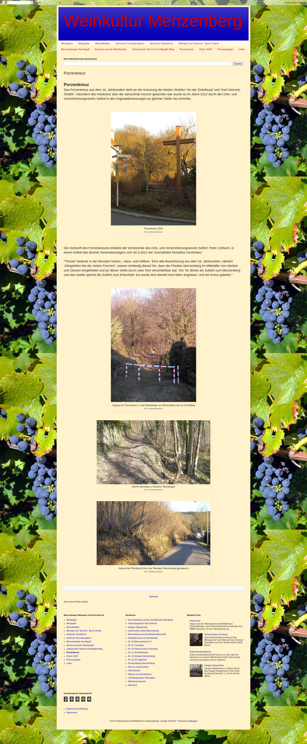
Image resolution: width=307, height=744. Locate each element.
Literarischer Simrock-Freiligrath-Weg (153, 49)
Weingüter (84, 43)
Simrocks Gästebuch (161, 43)
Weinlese (132, 685)
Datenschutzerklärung (200, 651)
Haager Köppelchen (138, 627)
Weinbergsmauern (137, 681)
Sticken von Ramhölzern (140, 674)
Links (241, 49)
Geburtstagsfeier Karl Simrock (142, 623)
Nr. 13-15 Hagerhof (137, 659)
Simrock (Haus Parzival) (216, 634)
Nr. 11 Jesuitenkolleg (138, 652)
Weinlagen (67, 43)
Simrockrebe (134, 670)
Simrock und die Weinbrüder (111, 49)
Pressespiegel (225, 49)
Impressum (195, 621)
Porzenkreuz (186, 49)
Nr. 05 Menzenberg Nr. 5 (140, 641)
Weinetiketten (102, 43)
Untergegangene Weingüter (141, 678)
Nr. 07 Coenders (136, 645)
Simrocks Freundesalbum (130, 43)
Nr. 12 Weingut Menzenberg (141, 656)
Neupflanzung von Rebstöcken (143, 638)
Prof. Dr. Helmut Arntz (138, 667)
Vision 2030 (205, 49)
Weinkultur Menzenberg (153, 20)
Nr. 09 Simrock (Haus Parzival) (143, 649)
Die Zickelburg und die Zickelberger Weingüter (150, 620)
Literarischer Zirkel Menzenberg (143, 631)
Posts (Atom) (82, 602)
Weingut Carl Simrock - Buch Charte (198, 43)
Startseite (153, 596)
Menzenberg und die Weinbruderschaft (147, 634)
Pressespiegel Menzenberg (141, 663)
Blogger (193, 721)
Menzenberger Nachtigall (75, 49)
